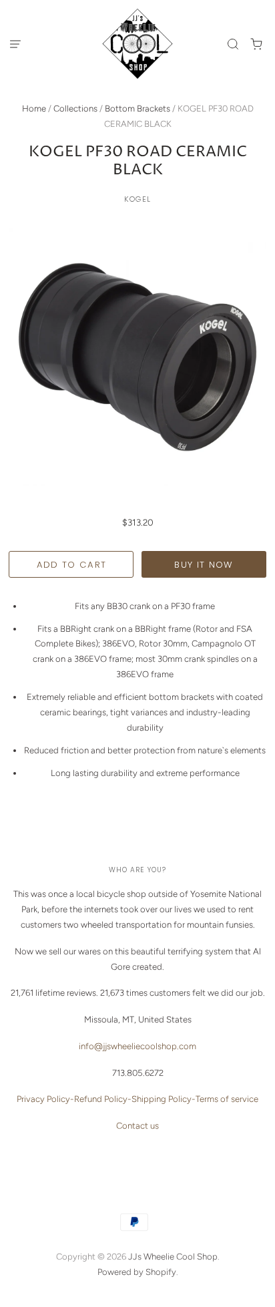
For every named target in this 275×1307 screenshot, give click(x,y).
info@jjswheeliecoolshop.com (137, 1046)
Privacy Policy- (45, 1099)
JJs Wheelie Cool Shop (173, 1257)
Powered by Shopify (136, 1272)
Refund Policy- (102, 1099)
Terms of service (227, 1099)
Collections (75, 109)
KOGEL (137, 199)
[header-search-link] (233, 44)
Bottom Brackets (137, 109)
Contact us (137, 1126)
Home (34, 109)
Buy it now (203, 564)
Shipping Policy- (163, 1099)
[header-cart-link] (256, 44)
